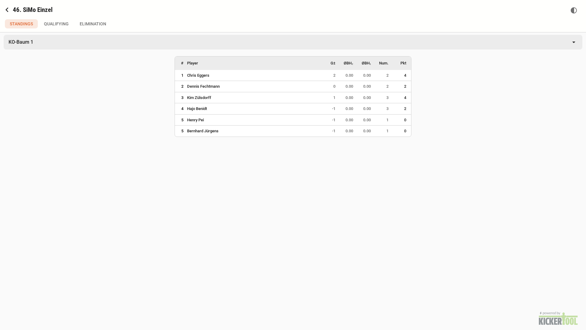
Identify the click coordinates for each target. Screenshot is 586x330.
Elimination (93, 23)
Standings (21, 23)
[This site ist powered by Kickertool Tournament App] (558, 318)
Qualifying (56, 23)
